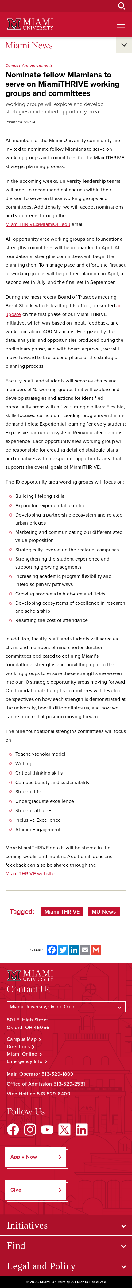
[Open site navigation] (121, 24)
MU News (104, 911)
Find (16, 1245)
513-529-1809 (57, 1074)
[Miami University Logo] (30, 24)
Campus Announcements (29, 65)
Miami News (28, 45)
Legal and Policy (41, 1265)
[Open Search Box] (122, 6)
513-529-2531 (69, 1084)
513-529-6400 (53, 1094)
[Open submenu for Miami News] (124, 45)
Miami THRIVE (62, 911)
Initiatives (27, 1225)
